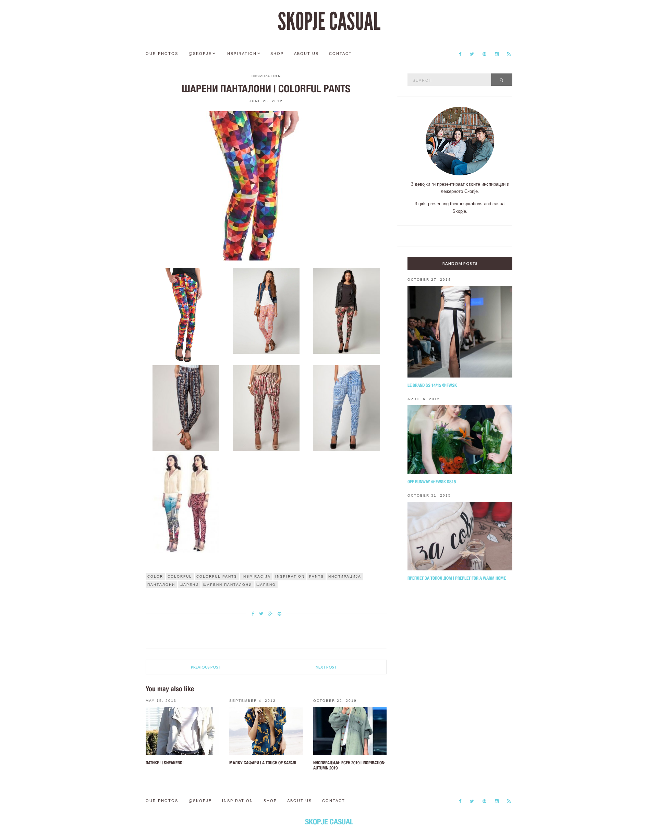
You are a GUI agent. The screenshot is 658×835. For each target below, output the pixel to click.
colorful (180, 576)
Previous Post (206, 667)
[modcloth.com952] (185, 315)
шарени (189, 585)
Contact (340, 53)
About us (306, 53)
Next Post (326, 667)
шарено (266, 585)
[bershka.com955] (185, 407)
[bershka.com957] (346, 407)
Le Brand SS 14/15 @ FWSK (432, 385)
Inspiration (241, 53)
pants (316, 576)
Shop (277, 53)
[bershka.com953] (266, 310)
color (155, 576)
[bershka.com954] (346, 310)
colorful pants (216, 576)
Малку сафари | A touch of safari (262, 762)
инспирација (344, 576)
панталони (161, 585)
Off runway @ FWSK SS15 (431, 481)
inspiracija (256, 576)
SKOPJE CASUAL (329, 21)
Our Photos (162, 53)
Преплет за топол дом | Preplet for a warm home (456, 578)
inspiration (290, 576)
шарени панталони (227, 585)
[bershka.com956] (266, 407)
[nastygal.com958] (185, 502)
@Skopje (200, 53)
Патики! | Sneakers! (165, 762)
